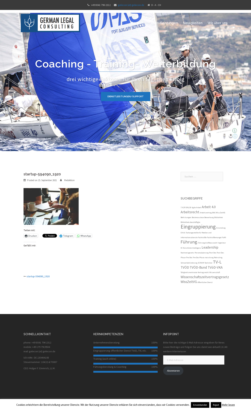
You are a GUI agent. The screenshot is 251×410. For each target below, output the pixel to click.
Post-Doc (212, 253)
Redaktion (69, 180)
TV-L (217, 262)
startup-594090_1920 (38, 276)
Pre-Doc (189, 257)
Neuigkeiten (192, 23)
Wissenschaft (214, 272)
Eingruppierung (198, 226)
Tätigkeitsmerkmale (189, 272)
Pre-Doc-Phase (198, 257)
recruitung (209, 257)
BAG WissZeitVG (218, 212)
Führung (189, 242)
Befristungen (186, 217)
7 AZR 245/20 (186, 207)
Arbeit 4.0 (209, 207)
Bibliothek (218, 217)
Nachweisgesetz (187, 253)
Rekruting (218, 257)
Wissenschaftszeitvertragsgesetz (205, 277)
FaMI (224, 237)
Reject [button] (216, 405)
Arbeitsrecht (190, 212)
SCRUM (201, 263)
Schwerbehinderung (189, 263)
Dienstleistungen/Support (125, 96)
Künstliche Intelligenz (192, 248)
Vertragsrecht (203, 272)
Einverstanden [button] (200, 405)
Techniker (208, 263)
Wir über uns (218, 23)
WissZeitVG (189, 281)
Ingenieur (222, 243)
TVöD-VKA (215, 267)
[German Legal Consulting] (50, 22)
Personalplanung (202, 253)
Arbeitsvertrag (206, 212)
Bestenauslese (198, 217)
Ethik (183, 232)
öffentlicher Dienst (205, 282)
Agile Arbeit (196, 207)
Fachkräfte (202, 237)
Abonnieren (173, 370)
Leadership (210, 247)
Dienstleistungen (164, 23)
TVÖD (185, 267)
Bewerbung (209, 217)
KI (181, 248)
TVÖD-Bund (198, 267)
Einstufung (220, 228)
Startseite (138, 23)
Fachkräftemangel (214, 237)
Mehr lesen (228, 405)
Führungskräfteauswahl (207, 243)
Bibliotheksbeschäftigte (190, 222)
